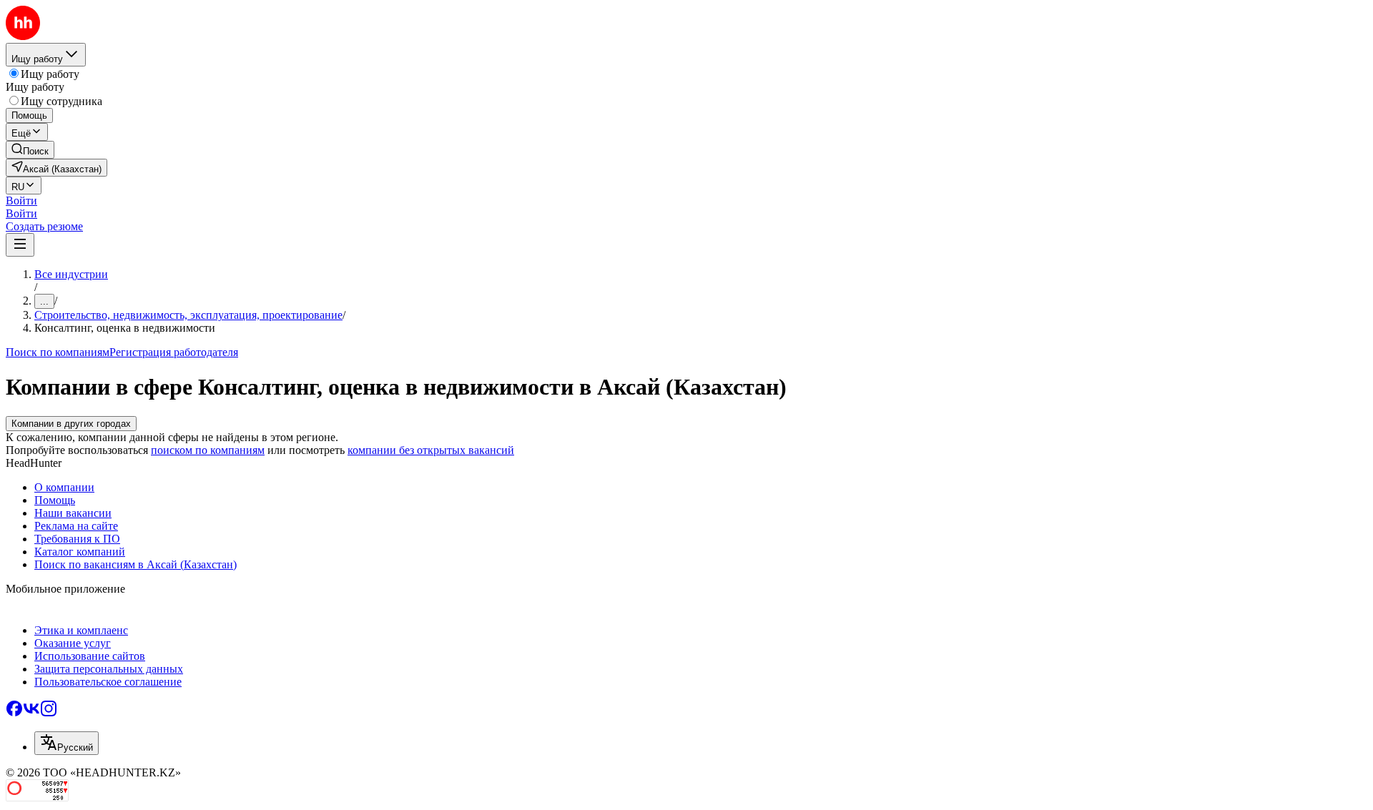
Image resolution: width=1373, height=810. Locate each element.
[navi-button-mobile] (20, 245)
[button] (21, 200)
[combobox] (66, 743)
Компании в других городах (71, 423)
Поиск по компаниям (57, 352)
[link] (30, 150)
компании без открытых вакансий (431, 450)
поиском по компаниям (208, 450)
